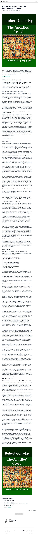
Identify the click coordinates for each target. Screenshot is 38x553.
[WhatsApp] (22, 514)
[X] (15, 514)
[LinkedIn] (21, 514)
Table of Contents (6, 76)
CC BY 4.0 (9, 507)
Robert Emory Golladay (13, 520)
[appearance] (35, 1)
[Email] (19, 514)
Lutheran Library (4, 1)
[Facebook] (17, 514)
